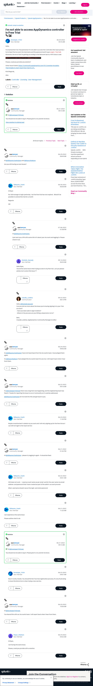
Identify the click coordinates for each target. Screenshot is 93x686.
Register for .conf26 (79, 39)
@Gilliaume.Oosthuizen (13, 160)
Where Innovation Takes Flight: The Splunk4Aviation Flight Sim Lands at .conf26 (78, 171)
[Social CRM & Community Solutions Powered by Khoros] (85, 664)
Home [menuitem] (19, 3)
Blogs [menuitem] (63, 3)
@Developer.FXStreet (16, 115)
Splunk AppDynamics (35, 18)
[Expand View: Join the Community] (38, 3)
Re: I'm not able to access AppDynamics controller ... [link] (60, 18)
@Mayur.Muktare (30, 160)
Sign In (85, 5)
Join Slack (79, 73)
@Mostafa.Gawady (26, 304)
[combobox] (35, 12)
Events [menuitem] (56, 3)
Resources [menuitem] (20, 6)
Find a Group (79, 103)
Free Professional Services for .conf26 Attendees (78, 122)
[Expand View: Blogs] (66, 3)
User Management (35, 79)
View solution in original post (15, 122)
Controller (15, 79)
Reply (59, 86)
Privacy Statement (8, 682)
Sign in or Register (72, 677)
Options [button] (84, 18)
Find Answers (8, 18)
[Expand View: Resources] (25, 6)
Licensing (23, 79)
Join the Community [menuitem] (31, 3)
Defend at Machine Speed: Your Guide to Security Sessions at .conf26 (78, 145)
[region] (26, 680)
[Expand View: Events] (59, 3)
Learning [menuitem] (72, 3)
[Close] (51, 677)
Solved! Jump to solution (15, 25)
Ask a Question (79, 12)
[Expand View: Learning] (75, 3)
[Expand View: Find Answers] (51, 3)
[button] (64, 25)
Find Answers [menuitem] (45, 3)
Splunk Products (20, 18)
